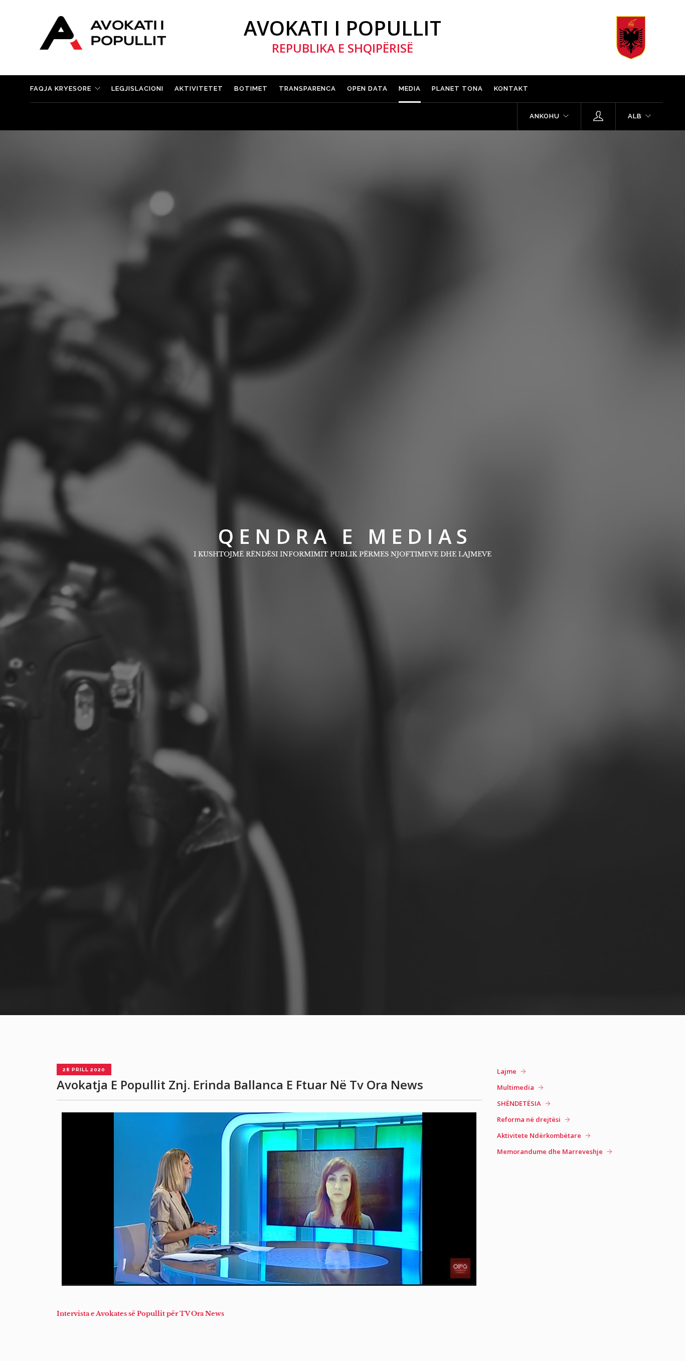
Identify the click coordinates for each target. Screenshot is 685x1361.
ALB (635, 116)
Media (410, 88)
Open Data (367, 88)
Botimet (251, 88)
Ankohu (545, 116)
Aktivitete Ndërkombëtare (539, 1135)
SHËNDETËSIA (519, 1103)
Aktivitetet (199, 88)
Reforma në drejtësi (529, 1119)
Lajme (507, 1071)
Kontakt (511, 88)
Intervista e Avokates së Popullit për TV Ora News (140, 1313)
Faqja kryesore (60, 88)
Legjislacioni (137, 88)
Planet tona (457, 88)
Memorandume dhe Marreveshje (550, 1151)
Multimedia (515, 1087)
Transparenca (307, 88)
